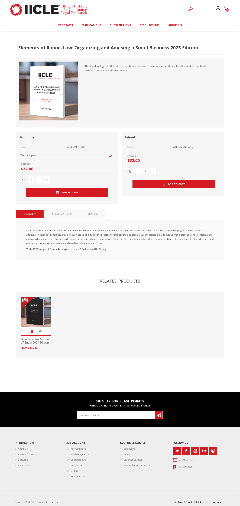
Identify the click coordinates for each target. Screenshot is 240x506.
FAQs (126, 454)
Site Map (178, 502)
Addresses (76, 465)
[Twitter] (177, 451)
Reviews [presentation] (93, 213)
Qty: (23, 179)
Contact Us (129, 448)
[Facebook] (186, 451)
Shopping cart (226, 8)
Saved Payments (80, 454)
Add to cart (32, 331)
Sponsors (23, 459)
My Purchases (78, 448)
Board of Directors (28, 454)
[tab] (30, 214)
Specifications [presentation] (62, 213)
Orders (74, 470)
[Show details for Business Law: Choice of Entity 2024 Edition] (36, 312)
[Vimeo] (204, 451)
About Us (23, 448)
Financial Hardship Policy (137, 465)
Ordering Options (133, 459)
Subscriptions (25, 465)
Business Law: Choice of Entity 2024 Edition (35, 341)
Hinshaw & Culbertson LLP (84, 249)
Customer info (78, 459)
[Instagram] (213, 451)
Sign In (189, 502)
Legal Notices (217, 502)
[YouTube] (195, 451)
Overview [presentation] (30, 213)
